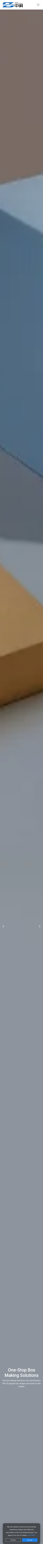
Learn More (31, 1534)
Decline (13, 1539)
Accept (29, 1539)
